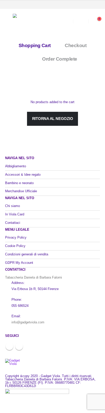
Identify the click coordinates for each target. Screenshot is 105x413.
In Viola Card (14, 214)
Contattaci (12, 223)
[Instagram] (96, 4)
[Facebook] (87, 4)
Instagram (19, 346)
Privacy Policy (16, 237)
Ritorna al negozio (52, 118)
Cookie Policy (15, 246)
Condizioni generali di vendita (26, 254)
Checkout (75, 45)
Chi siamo (12, 206)
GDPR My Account (19, 263)
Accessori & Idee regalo (23, 174)
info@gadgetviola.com (27, 322)
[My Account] (81, 21)
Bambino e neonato (19, 183)
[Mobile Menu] (9, 21)
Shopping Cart (35, 45)
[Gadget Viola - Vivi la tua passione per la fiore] (32, 21)
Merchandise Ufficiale (21, 191)
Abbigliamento (15, 166)
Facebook (9, 346)
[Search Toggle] (66, 21)
